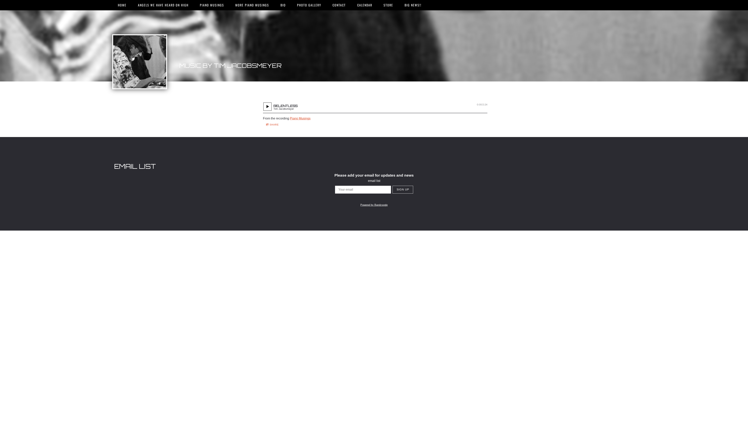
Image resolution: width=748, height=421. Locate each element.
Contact (339, 5)
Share (274, 124)
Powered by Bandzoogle (374, 204)
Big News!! (413, 5)
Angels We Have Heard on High (163, 5)
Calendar (364, 5)
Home (122, 5)
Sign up (403, 189)
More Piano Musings (252, 5)
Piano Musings (212, 5)
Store (388, 5)
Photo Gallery (309, 5)
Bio (283, 5)
